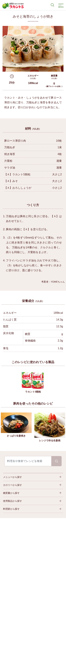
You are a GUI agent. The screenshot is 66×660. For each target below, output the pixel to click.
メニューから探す (12, 477)
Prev (3, 426)
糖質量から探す (11, 493)
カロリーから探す (12, 485)
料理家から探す (11, 509)
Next (63, 426)
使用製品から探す (12, 501)
